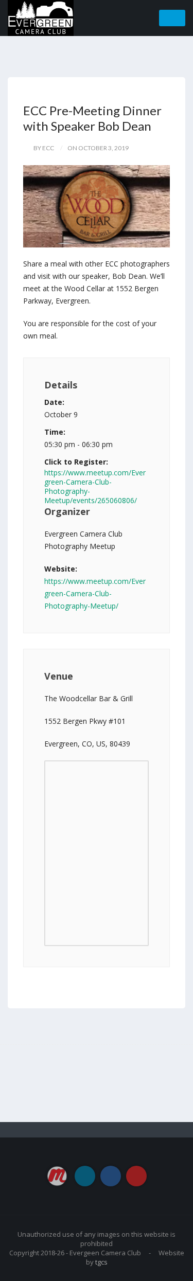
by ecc (43, 148)
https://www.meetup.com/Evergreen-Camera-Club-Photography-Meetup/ (95, 593)
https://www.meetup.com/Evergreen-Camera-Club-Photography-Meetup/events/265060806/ (95, 486)
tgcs (101, 1262)
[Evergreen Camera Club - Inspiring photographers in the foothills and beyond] (41, 17)
